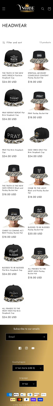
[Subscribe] (44, 336)
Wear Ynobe (23, 405)
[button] (3, 9)
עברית (25, 383)
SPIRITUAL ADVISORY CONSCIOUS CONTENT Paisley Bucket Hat (38, 75)
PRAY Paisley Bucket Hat (38, 113)
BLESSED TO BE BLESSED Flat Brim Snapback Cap (13, 269)
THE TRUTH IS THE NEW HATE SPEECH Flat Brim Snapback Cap (12, 75)
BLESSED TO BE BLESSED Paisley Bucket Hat (39, 228)
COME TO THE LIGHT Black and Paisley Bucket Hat (38, 190)
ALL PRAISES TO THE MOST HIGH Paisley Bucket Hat (37, 271)
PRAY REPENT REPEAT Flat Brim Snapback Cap (13, 114)
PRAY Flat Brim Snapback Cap (12, 151)
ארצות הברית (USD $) (25, 368)
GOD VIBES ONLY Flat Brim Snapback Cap (37, 151)
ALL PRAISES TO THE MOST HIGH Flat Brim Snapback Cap (11, 310)
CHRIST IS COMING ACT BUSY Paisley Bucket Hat (13, 231)
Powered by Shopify (33, 405)
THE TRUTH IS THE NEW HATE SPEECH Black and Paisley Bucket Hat (12, 188)
